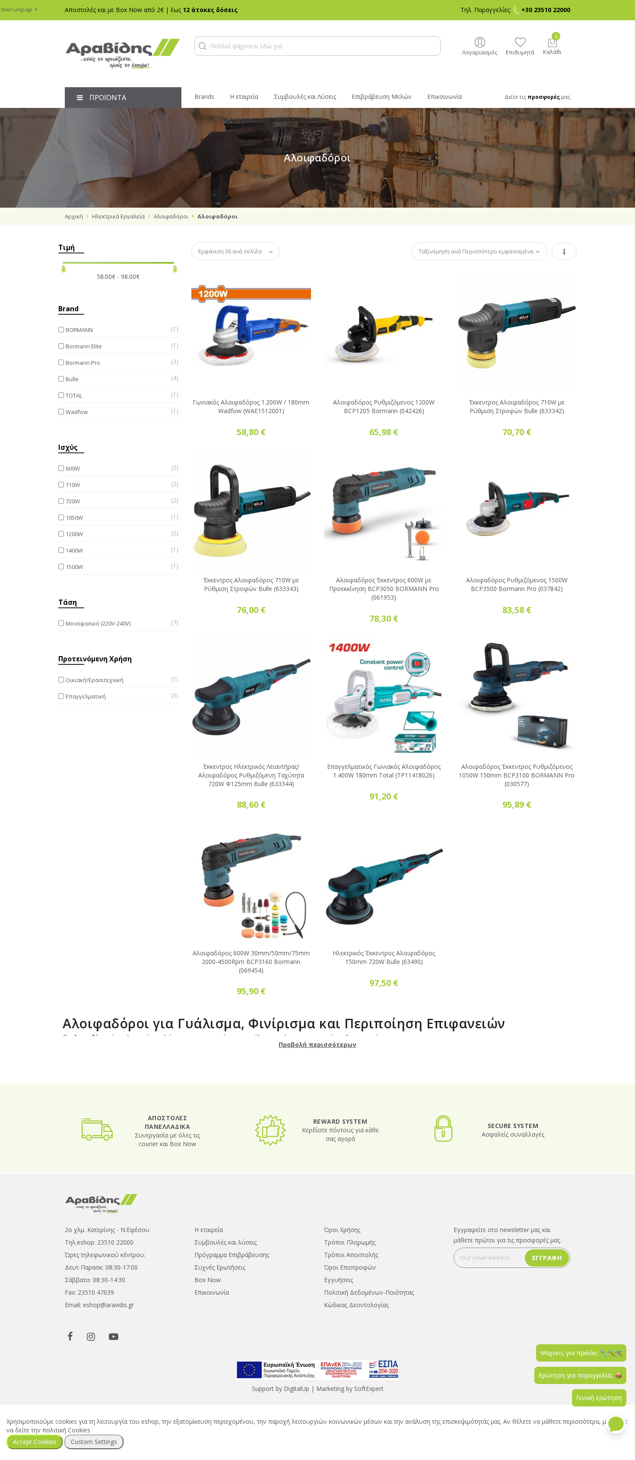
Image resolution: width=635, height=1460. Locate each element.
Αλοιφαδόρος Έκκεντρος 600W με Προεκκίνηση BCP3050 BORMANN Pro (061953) (384, 588)
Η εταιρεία (208, 1230)
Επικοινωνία (211, 1292)
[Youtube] (113, 1336)
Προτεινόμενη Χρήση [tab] (95, 659)
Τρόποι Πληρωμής (349, 1242)
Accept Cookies (34, 1442)
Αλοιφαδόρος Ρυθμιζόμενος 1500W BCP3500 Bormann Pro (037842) (517, 584)
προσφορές (543, 97)
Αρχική (74, 216)
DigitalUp (296, 1388)
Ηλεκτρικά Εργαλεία (118, 216)
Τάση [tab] (67, 602)
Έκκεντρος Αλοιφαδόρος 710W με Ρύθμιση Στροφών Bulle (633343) (251, 584)
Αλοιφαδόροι (171, 216)
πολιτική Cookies (66, 1430)
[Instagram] (91, 1336)
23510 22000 (115, 1242)
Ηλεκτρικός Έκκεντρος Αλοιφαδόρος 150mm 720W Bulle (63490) (384, 957)
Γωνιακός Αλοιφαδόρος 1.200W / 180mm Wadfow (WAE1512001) (251, 406)
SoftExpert (369, 1388)
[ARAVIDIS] (101, 1203)
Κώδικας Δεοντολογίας (356, 1305)
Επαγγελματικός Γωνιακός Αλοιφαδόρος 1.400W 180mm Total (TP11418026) (384, 770)
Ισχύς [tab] (68, 447)
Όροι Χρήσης (342, 1230)
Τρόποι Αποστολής (351, 1255)
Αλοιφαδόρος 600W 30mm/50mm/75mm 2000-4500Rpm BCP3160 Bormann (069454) (251, 961)
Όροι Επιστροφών (350, 1267)
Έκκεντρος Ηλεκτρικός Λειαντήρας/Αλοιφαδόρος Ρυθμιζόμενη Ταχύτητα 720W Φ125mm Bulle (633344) (251, 775)
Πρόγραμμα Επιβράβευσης (231, 1255)
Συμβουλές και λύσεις (225, 1242)
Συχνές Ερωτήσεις (219, 1267)
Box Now (207, 1280)
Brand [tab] (68, 308)
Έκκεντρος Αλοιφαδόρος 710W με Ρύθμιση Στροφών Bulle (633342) (517, 406)
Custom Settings (94, 1442)
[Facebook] (70, 1336)
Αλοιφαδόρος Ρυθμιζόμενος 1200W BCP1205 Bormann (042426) (384, 406)
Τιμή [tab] (66, 247)
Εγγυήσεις (338, 1280)
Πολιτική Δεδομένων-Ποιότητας (369, 1292)
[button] (202, 46)
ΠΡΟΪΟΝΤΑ (107, 97)
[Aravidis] (123, 53)
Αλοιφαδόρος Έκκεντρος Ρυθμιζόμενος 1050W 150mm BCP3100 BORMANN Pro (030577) (517, 775)
